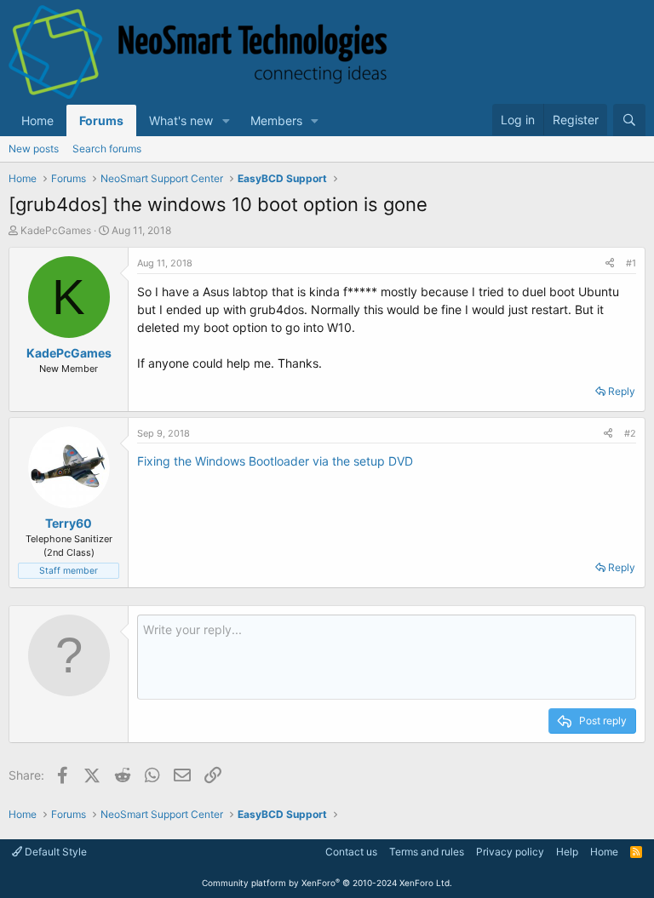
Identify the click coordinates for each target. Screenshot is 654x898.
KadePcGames (55, 230)
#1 (631, 263)
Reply (621, 391)
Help (567, 851)
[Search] (629, 120)
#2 (630, 433)
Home (37, 120)
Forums (101, 120)
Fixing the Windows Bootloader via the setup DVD (275, 461)
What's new (181, 120)
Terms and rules (426, 851)
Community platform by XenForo (327, 883)
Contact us (351, 851)
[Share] (610, 263)
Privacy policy (510, 851)
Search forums (106, 148)
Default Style (54, 851)
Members (276, 120)
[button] (226, 120)
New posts (34, 148)
